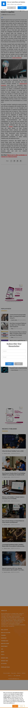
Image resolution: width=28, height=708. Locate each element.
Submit (9, 363)
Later (16, 7)
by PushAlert (4, 8)
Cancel (18, 363)
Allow (23, 7)
